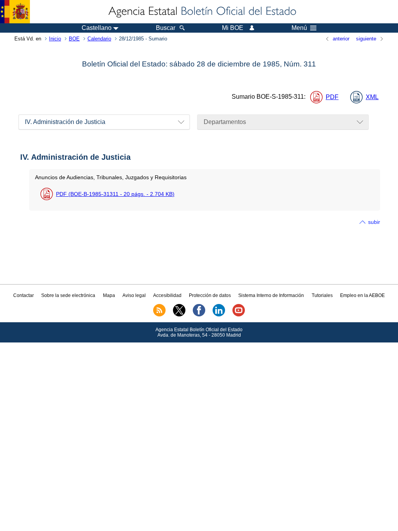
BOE (74, 39)
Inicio (55, 39)
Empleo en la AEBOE (362, 295)
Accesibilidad (167, 295)
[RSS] (159, 315)
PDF (332, 97)
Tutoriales (322, 295)
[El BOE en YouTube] (238, 315)
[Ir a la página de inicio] (202, 11)
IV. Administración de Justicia (65, 122)
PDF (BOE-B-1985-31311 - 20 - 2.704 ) (115, 194)
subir (374, 222)
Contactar (23, 295)
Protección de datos (210, 295)
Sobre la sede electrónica (68, 295)
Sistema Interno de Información (271, 295)
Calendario (99, 39)
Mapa (109, 295)
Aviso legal (134, 295)
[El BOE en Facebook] (199, 315)
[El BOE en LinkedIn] (219, 315)
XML (372, 97)
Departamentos (225, 122)
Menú (299, 28)
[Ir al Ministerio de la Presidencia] (15, 11)
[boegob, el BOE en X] (179, 315)
